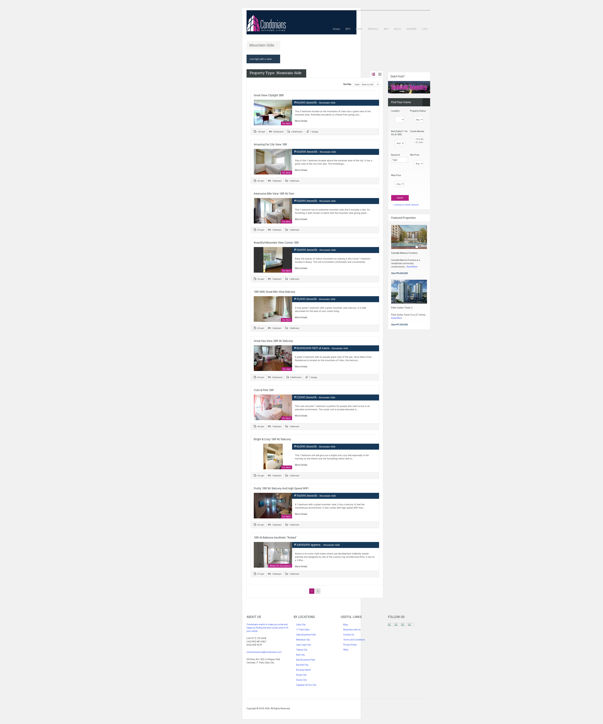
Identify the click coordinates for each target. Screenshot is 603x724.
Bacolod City (302, 665)
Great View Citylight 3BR (269, 95)
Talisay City (301, 649)
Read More (412, 266)
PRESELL (373, 28)
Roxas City (301, 675)
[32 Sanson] (418, 142)
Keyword (395, 155)
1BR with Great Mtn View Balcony (274, 291)
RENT (359, 28)
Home (336, 28)
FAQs (345, 649)
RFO (386, 28)
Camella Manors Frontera (404, 253)
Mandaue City (303, 639)
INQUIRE (411, 28)
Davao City (301, 680)
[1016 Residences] (418, 139)
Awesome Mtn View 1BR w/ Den (274, 193)
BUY (347, 28)
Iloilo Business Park (305, 660)
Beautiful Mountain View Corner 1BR (276, 242)
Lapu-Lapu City (303, 644)
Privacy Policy (350, 644)
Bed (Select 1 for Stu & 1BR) (399, 133)
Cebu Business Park (306, 634)
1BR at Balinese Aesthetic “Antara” (275, 537)
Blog (345, 624)
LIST (425, 28)
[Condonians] (266, 24)
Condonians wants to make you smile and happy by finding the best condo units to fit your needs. (267, 627)
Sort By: (347, 84)
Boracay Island (303, 670)
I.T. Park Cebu (303, 629)
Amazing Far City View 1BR (270, 144)
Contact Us (348, 634)
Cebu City (301, 624)
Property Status (418, 111)
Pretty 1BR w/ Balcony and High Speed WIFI (281, 488)
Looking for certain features (406, 205)
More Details (301, 121)
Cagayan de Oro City (306, 685)
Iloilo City (300, 654)
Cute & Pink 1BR (264, 390)
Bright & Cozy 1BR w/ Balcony (272, 439)
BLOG (397, 28)
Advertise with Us (352, 629)
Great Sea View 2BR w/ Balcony (273, 341)
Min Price (414, 155)
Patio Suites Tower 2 (402, 307)
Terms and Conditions (354, 639)
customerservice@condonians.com (264, 652)
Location (395, 111)
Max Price (396, 175)
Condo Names (417, 131)
